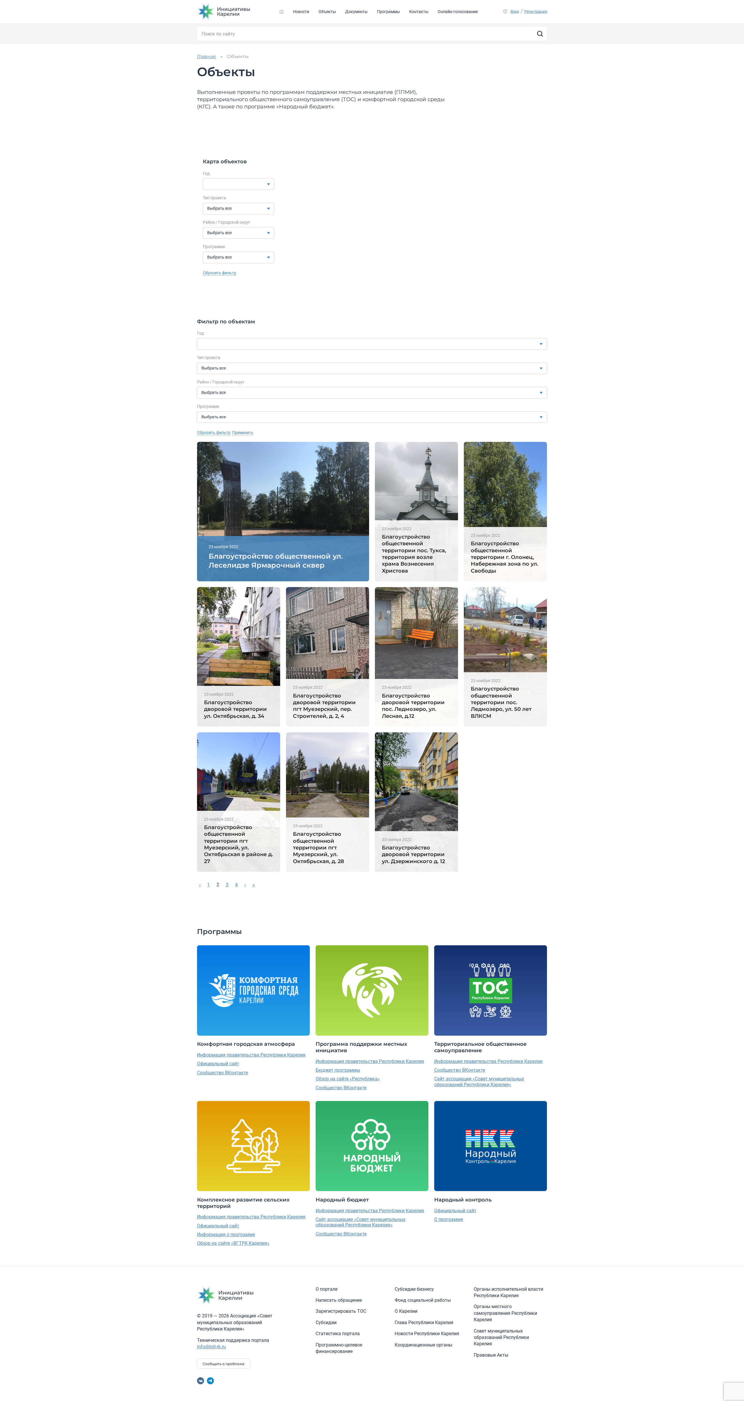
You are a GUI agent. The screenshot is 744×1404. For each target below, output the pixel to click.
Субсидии (326, 1322)
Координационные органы (423, 1345)
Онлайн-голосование (458, 11)
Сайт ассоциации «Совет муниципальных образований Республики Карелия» (479, 1081)
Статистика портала (338, 1333)
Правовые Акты (491, 1355)
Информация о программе (226, 1234)
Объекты (327, 11)
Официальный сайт (218, 1063)
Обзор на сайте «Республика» (348, 1079)
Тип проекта (214, 198)
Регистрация (535, 11)
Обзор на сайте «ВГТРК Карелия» (233, 1243)
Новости (301, 11)
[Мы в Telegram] (210, 1380)
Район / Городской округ (226, 222)
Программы (388, 11)
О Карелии (406, 1311)
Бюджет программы (338, 1070)
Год (206, 173)
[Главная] (282, 12)
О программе (448, 1219)
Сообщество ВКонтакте (222, 1072)
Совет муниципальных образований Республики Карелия (501, 1337)
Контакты (418, 11)
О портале (326, 1289)
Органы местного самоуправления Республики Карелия (505, 1313)
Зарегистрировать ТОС (341, 1311)
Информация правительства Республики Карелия (251, 1055)
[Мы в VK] (200, 1380)
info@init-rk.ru (211, 1346)
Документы (356, 11)
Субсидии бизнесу (414, 1289)
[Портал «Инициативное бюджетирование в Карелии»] (224, 11)
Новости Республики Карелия (427, 1333)
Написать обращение (339, 1300)
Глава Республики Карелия (424, 1322)
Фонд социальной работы (423, 1300)
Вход (515, 11)
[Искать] (540, 34)
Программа (214, 247)
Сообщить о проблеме (224, 1364)
